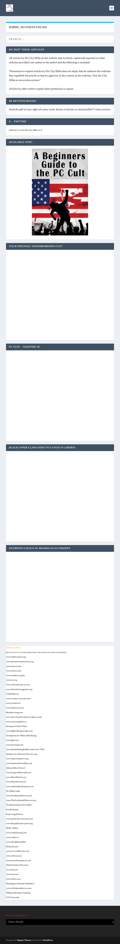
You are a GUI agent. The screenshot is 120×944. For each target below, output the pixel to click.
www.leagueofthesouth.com (18, 773)
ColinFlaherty (12, 694)
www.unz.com (12, 874)
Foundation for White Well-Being (21, 736)
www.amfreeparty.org (16, 657)
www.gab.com (12, 740)
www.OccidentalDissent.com (19, 796)
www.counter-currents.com (18, 699)
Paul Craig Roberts (14, 814)
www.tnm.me (12, 870)
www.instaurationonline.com (19, 763)
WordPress (48, 940)
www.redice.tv (12, 838)
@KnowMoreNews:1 (16, 768)
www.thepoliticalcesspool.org (19, 824)
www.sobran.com (14, 856)
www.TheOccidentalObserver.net (21, 801)
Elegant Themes (24, 940)
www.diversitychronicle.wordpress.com (24, 717)
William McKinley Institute (18, 893)
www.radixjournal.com (16, 833)
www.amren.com (13, 666)
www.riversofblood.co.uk (17, 851)
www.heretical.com (14, 745)
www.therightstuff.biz (16, 842)
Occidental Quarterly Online (19, 805)
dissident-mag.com (14, 713)
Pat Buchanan (12, 810)
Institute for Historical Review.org (21, 754)
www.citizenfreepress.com (18, 685)
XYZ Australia (12, 898)
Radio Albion (12, 828)
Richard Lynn (12, 847)
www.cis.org (11, 680)
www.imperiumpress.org (17, 759)
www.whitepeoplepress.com (18, 888)
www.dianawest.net (15, 708)
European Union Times (16, 726)
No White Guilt (13, 791)
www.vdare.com (13, 879)
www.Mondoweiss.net (16, 782)
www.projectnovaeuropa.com (19, 819)
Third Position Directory (17, 865)
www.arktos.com (13, 671)
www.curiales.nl (13, 703)
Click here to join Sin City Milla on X (25, 130)
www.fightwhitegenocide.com (19, 731)
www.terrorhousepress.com (18, 861)
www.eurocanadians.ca (16, 722)
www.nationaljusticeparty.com (20, 787)
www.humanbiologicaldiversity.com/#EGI (25, 750)
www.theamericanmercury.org (20, 662)
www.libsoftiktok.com (16, 777)
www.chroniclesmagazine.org (19, 690)
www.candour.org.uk (15, 676)
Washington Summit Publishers (20, 884)
